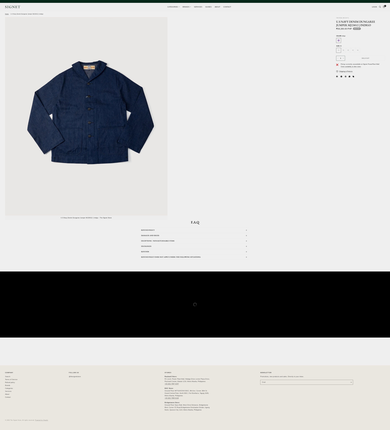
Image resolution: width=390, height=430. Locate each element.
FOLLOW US (74, 372)
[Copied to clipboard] (354, 76)
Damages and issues (150, 235)
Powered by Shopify (41, 420)
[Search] (380, 7)
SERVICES (198, 7)
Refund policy (10, 382)
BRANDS (186, 7)
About (7, 394)
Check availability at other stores (351, 66)
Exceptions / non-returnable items (157, 241)
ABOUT (217, 7)
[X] (342, 76)
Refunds (145, 252)
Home (7, 14)
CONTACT (227, 7)
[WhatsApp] (350, 76)
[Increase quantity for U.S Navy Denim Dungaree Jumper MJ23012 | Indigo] (343, 58)
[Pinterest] (346, 76)
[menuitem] (173, 7)
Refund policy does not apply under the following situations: (171, 257)
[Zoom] (163, 21)
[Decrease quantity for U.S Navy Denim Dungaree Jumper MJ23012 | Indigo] (337, 58)
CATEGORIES (172, 7)
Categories (9, 388)
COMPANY (9, 372)
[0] (383, 7)
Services (8, 391)
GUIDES (208, 7)
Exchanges (146, 246)
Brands (7, 385)
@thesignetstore (75, 376)
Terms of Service (11, 379)
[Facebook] (337, 76)
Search (7, 376)
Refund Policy (148, 230)
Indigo (338, 40)
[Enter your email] (351, 382)
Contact (8, 397)
